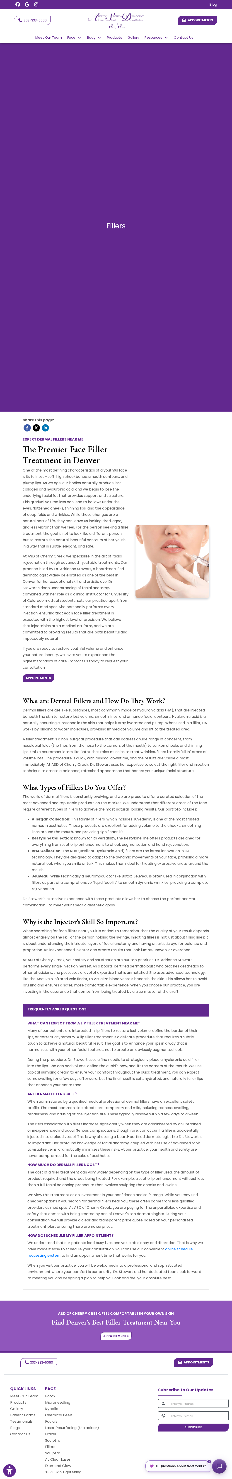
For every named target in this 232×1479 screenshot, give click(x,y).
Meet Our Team (48, 37)
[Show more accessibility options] (9, 1470)
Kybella (51, 1408)
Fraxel (50, 1434)
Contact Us (183, 37)
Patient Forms (22, 1415)
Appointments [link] (199, 20)
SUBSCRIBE (193, 1427)
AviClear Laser (57, 1459)
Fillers (50, 1446)
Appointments (195, 1362)
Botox (50, 1396)
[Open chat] (219, 1466)
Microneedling (57, 1402)
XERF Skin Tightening (63, 1472)
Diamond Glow (58, 1465)
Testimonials (21, 1421)
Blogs (15, 1427)
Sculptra (52, 1440)
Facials (51, 1421)
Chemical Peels (58, 1415)
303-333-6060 (35, 20)
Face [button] (72, 37)
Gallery (133, 37)
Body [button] (92, 37)
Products (114, 37)
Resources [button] (154, 37)
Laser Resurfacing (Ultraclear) (72, 1427)
